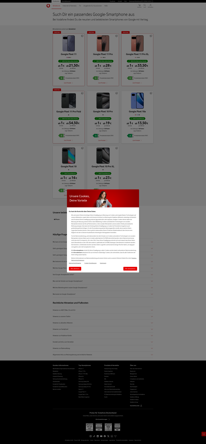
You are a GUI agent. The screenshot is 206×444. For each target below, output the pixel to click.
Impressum (103, 263)
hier (97, 219)
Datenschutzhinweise (75, 263)
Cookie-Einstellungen (90, 263)
